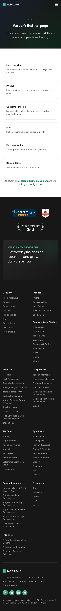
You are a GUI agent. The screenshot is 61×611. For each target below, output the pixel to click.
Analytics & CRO (10, 411)
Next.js (36, 505)
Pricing (36, 298)
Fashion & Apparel (41, 445)
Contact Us (8, 302)
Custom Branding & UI (13, 396)
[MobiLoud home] (11, 4)
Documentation (40, 302)
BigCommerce (9, 440)
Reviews (7, 310)
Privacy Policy (9, 581)
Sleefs (36, 357)
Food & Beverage (41, 457)
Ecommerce (38, 436)
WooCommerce (10, 457)
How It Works (9, 332)
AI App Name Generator (14, 547)
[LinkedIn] (18, 592)
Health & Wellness (41, 453)
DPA (42, 581)
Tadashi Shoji (39, 335)
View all (36, 361)
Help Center (38, 306)
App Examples (9, 315)
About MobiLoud (10, 298)
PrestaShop (8, 469)
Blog (5, 319)
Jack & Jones (39, 331)
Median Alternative (41, 387)
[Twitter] (5, 592)
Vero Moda (38, 340)
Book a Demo (39, 315)
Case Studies (9, 306)
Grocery (36, 462)
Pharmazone (39, 348)
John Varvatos (39, 327)
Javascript (37, 492)
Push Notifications (11, 379)
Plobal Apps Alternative (43, 379)
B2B (34, 470)
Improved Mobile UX (12, 392)
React (35, 488)
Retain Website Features (14, 383)
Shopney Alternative (42, 383)
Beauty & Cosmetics (42, 449)
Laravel (36, 496)
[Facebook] (11, 592)
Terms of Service (35, 577)
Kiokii (35, 352)
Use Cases (8, 327)
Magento (7, 449)
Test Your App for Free (43, 310)
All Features (8, 375)
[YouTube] (25, 592)
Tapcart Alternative (42, 375)
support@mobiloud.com (34, 180)
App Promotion (10, 407)
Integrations (8, 423)
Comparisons (9, 323)
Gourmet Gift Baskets (42, 344)
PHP (35, 501)
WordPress (8, 453)
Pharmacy (37, 466)
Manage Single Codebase (15, 387)
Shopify (6, 436)
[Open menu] (56, 4)
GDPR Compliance (27, 581)
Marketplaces (39, 440)
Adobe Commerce (11, 445)
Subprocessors (10, 585)
